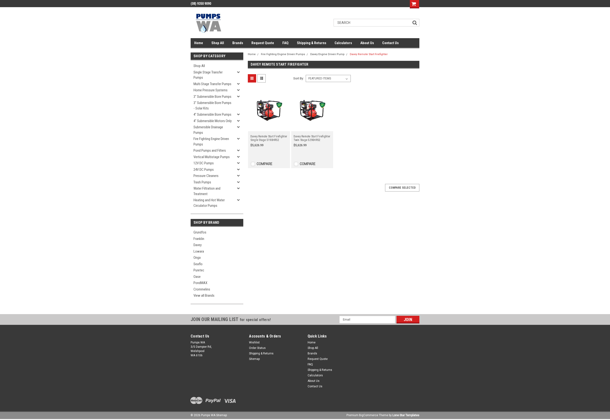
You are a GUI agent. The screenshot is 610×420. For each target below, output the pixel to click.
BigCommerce (368, 415)
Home (198, 43)
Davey (197, 245)
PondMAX (200, 283)
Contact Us (390, 43)
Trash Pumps (202, 182)
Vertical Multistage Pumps (211, 157)
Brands (237, 43)
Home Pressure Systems (210, 90)
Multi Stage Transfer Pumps (212, 84)
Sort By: (298, 78)
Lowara (198, 251)
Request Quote (262, 43)
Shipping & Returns (311, 43)
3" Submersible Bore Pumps (212, 96)
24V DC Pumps (203, 169)
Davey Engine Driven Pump (327, 54)
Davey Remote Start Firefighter (369, 54)
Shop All (217, 43)
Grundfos (199, 232)
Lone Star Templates (405, 415)
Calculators (343, 43)
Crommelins (201, 289)
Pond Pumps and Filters (209, 150)
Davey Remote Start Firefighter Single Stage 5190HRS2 (268, 138)
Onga (197, 257)
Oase (197, 277)
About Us (367, 43)
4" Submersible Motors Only (212, 121)
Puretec (198, 270)
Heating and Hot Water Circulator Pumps (209, 203)
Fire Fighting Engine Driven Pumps (211, 141)
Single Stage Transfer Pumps (208, 75)
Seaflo (198, 264)
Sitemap (254, 359)
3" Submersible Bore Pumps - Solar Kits (212, 105)
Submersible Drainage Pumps (208, 130)
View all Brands (203, 295)
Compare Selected (402, 187)
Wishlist (254, 342)
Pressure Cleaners (206, 176)
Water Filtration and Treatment (206, 191)
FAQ (285, 43)
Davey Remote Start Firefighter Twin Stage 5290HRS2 (312, 138)
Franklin (198, 239)
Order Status (257, 348)
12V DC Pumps (203, 163)
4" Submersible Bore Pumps (212, 114)
